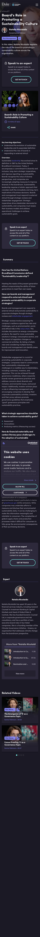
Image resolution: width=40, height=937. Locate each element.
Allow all (20, 486)
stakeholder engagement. (22, 316)
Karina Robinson (10, 720)
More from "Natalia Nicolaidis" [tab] (22, 644)
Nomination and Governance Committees (21, 664)
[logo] (11, 5)
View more (20, 673)
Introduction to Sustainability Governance (21, 658)
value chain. (25, 328)
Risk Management (9, 38)
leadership (16, 160)
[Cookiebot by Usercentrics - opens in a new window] (28, 443)
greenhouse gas (10, 503)
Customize (19, 492)
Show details (28, 480)
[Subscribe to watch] (20, 101)
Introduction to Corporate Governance (21, 651)
